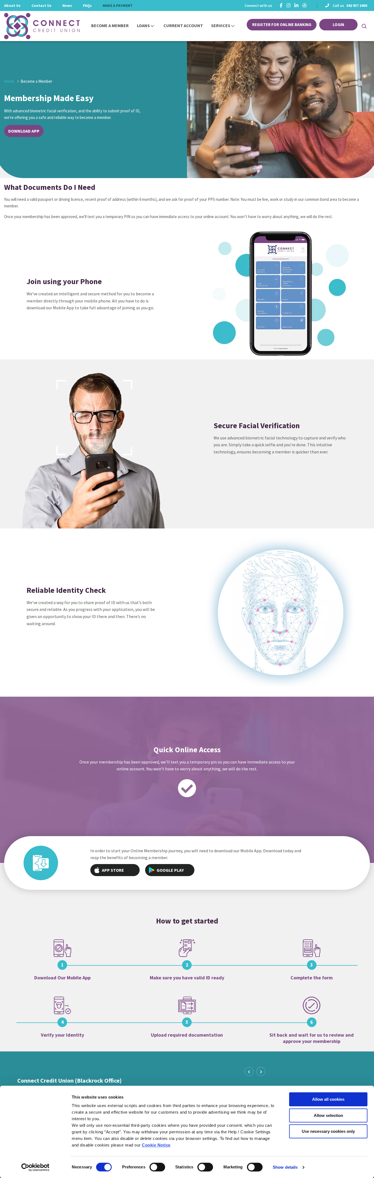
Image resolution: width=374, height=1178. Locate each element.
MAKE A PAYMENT (118, 5)
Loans (143, 25)
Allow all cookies (328, 1099)
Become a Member (110, 25)
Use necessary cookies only (328, 1131)
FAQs (87, 5)
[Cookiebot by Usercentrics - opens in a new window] (35, 1167)
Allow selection (328, 1115)
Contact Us (41, 5)
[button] (364, 26)
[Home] (34, 26)
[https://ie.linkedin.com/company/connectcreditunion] (296, 5)
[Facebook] (281, 5)
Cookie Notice (156, 1145)
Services (220, 25)
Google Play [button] (170, 870)
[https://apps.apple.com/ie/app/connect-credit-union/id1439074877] (304, 5)
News (67, 5)
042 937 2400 (356, 5)
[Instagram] (288, 5)
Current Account (183, 25)
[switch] (157, 1167)
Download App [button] (23, 131)
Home (9, 81)
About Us (12, 5)
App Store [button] (113, 870)
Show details (285, 1167)
